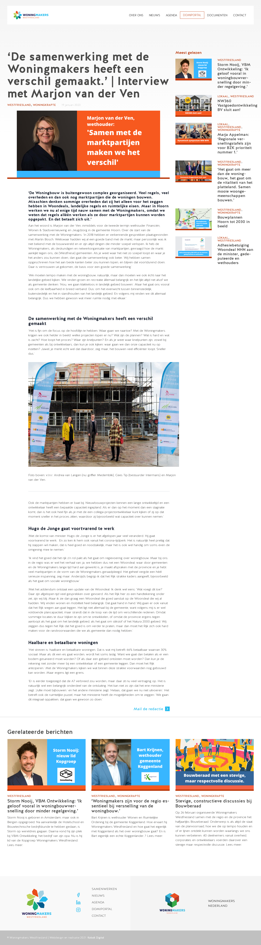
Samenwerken (104, 889)
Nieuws (154, 15)
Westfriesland (19, 105)
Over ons (136, 15)
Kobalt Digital (96, 937)
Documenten (217, 15)
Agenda (171, 15)
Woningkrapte (44, 105)
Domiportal (192, 15)
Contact (239, 15)
